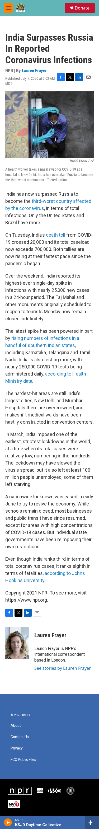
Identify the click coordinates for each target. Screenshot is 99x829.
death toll (55, 235)
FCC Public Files (23, 760)
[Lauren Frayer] (17, 643)
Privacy (17, 748)
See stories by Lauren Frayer (62, 668)
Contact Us (20, 737)
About (16, 726)
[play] (8, 822)
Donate (82, 8)
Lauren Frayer (34, 70)
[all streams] (92, 822)
